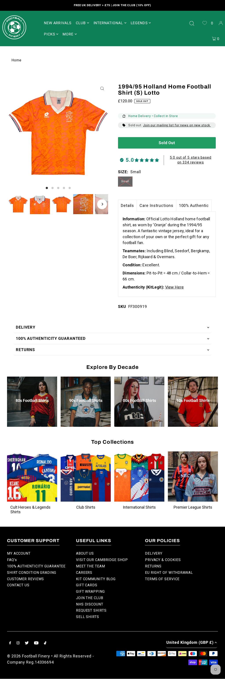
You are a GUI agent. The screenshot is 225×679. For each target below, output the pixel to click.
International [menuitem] (108, 23)
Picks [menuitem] (49, 34)
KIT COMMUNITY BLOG (96, 579)
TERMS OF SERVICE (162, 579)
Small (125, 181)
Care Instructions (156, 205)
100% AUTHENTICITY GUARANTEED (51, 338)
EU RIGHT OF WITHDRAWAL (169, 572)
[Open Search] (191, 22)
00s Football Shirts (139, 400)
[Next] (102, 204)
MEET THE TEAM (90, 566)
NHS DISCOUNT (89, 604)
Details (127, 205)
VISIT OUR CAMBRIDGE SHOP (102, 560)
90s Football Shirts (85, 400)
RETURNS (25, 349)
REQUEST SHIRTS (91, 610)
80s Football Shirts (32, 400)
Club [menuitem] (80, 23)
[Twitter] (27, 643)
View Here (174, 287)
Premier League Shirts (193, 507)
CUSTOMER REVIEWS (25, 579)
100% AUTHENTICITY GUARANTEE (36, 566)
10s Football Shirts (193, 400)
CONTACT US (18, 585)
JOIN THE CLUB (89, 598)
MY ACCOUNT (19, 553)
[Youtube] (36, 643)
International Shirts (139, 507)
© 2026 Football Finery (28, 656)
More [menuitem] (68, 34)
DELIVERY (25, 327)
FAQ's (12, 560)
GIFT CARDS (86, 585)
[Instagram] (18, 643)
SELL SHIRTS (87, 617)
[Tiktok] (45, 643)
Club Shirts (85, 507)
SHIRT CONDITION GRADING (31, 572)
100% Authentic (194, 205)
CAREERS (84, 572)
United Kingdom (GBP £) (190, 642)
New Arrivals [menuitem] (57, 23)
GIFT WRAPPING (90, 591)
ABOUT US (85, 553)
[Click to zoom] (102, 88)
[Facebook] (10, 643)
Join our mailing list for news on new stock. (177, 125)
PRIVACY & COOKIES (163, 560)
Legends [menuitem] (139, 23)
